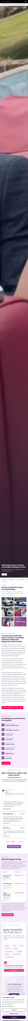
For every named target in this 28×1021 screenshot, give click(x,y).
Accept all (14, 1017)
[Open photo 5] (8, 621)
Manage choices (14, 1013)
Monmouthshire (16, 954)
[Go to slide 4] (17, 841)
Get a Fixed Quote (7, 914)
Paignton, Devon (9, 753)
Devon (15, 945)
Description (11, 579)
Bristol (21, 945)
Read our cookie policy (7, 1006)
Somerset (15, 948)
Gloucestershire (8, 951)
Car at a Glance (21, 579)
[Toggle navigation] (25, 2)
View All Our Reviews (14, 846)
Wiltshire (7, 954)
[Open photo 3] (8, 611)
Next (21, 841)
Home (3, 4)
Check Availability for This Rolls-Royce (12, 707)
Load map (14, 994)
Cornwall (7, 948)
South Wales (19, 951)
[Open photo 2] (20, 602)
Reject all (14, 1010)
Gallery (4, 579)
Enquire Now (14, 970)
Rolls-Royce (7, 4)
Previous (7, 841)
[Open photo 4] (20, 611)
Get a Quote (6, 763)
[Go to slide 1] (13, 841)
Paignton (7, 945)
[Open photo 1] (8, 602)
